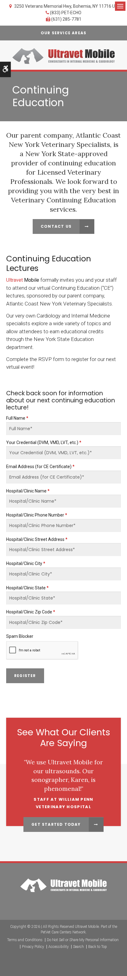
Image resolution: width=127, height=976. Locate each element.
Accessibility (58, 947)
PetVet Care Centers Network (63, 932)
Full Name (17, 418)
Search (78, 947)
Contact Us (56, 226)
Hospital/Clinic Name (28, 490)
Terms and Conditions (25, 940)
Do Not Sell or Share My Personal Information (83, 940)
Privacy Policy (33, 947)
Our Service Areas (63, 32)
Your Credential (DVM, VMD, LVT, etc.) (43, 442)
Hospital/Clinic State (27, 587)
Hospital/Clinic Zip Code (30, 611)
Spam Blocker (19, 636)
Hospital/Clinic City (25, 563)
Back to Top (97, 947)
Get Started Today (55, 824)
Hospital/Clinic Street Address (37, 539)
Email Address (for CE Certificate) (40, 466)
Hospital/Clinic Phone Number (36, 515)
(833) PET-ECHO (65, 12)
